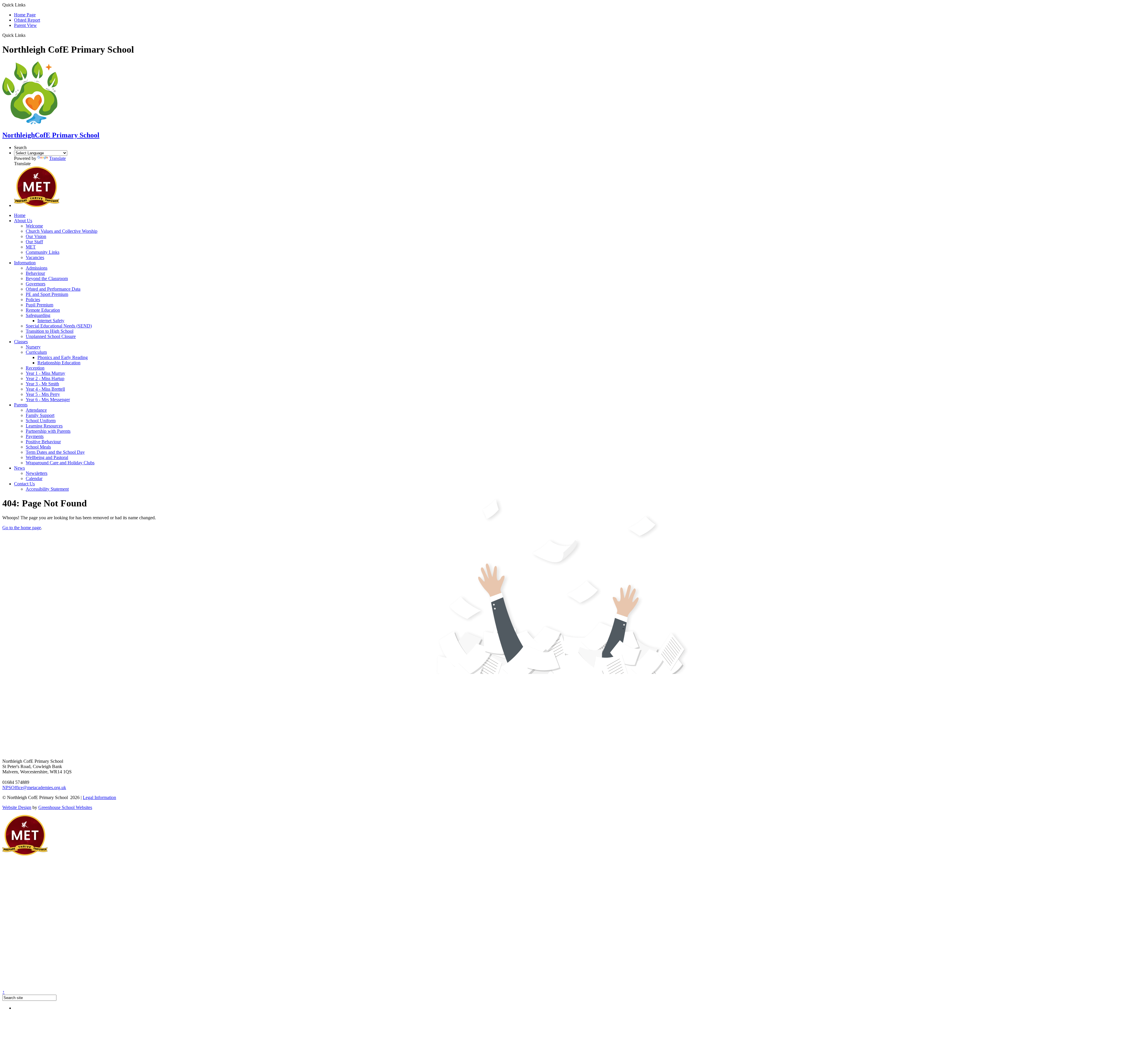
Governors (35, 283)
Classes (21, 341)
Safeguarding (38, 315)
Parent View (25, 25)
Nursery (33, 346)
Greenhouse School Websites (65, 807)
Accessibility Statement (47, 489)
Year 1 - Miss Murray (45, 373)
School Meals (38, 446)
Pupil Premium (39, 304)
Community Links (42, 252)
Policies (33, 299)
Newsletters (36, 473)
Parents (20, 404)
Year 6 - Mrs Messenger (48, 399)
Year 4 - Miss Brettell (45, 389)
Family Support (40, 415)
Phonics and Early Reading (62, 357)
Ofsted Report (27, 20)
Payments (35, 436)
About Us (23, 220)
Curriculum (36, 352)
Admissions (36, 267)
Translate (57, 158)
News (19, 467)
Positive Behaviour (43, 441)
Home (19, 215)
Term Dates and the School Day (55, 452)
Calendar (34, 478)
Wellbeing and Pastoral (47, 457)
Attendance (36, 410)
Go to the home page (21, 527)
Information (25, 262)
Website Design (16, 807)
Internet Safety (50, 320)
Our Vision (36, 236)
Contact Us (24, 483)
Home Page (25, 14)
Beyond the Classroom (47, 278)
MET (31, 246)
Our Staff (34, 241)
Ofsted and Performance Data (53, 289)
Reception (35, 367)
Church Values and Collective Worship (61, 231)
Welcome (34, 225)
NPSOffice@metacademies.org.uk (34, 787)
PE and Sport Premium (47, 294)
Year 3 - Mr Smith (42, 383)
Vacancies (35, 257)
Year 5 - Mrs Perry (43, 394)
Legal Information (99, 797)
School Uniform (41, 420)
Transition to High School (49, 331)
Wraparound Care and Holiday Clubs (60, 462)
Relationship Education (58, 362)
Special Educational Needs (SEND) (59, 325)
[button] (28, 35)
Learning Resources (44, 425)
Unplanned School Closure (51, 336)
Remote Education (43, 310)
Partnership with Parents (48, 431)
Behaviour (35, 273)
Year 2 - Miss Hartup (45, 378)
